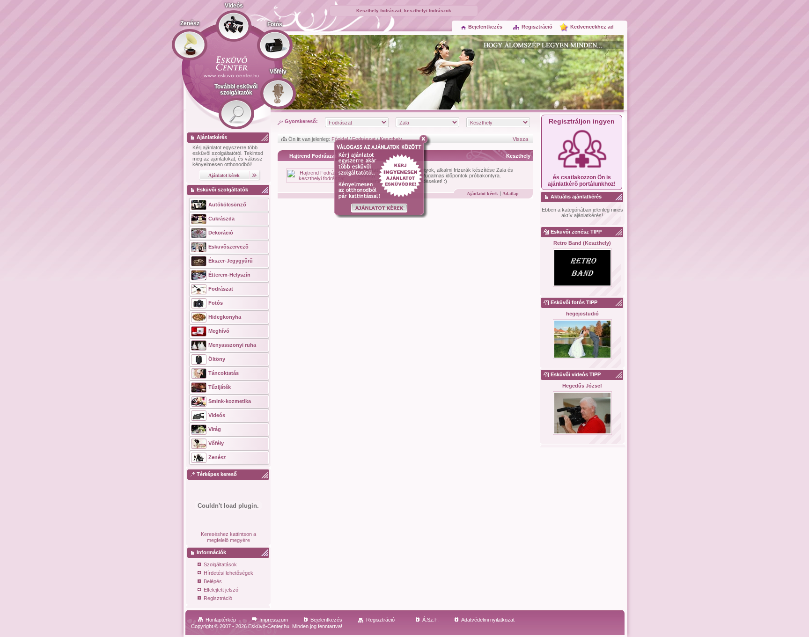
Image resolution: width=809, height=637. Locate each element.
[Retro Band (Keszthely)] (582, 268)
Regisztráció (537, 26)
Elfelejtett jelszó (221, 590)
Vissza (520, 139)
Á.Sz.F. (430, 619)
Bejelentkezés (485, 26)
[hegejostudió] (582, 339)
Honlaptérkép (221, 619)
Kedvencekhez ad (592, 26)
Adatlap (510, 193)
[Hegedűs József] (582, 413)
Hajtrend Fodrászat (313, 156)
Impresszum (273, 619)
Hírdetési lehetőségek (228, 573)
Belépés (213, 581)
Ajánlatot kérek (482, 193)
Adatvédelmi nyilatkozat (488, 619)
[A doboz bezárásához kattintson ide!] (425, 139)
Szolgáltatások (220, 564)
